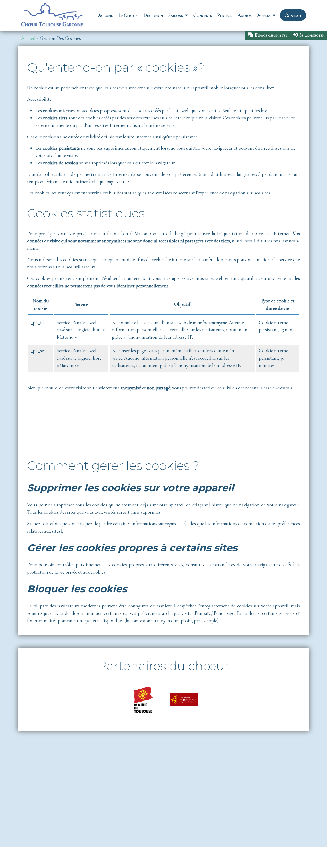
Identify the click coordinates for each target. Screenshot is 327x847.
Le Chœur (128, 15)
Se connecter (311, 35)
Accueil (105, 15)
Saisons (175, 15)
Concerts (202, 15)
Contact (293, 15)
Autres (264, 15)
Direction (153, 15)
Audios (245, 15)
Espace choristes (271, 35)
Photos (224, 15)
